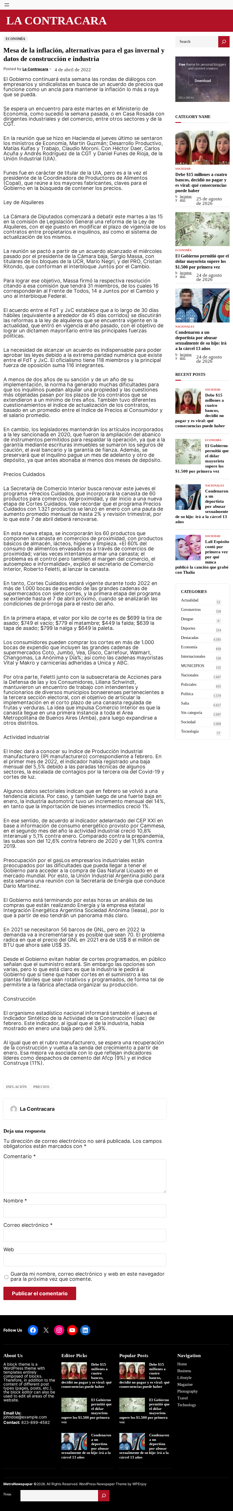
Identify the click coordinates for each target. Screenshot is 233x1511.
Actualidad (189, 600)
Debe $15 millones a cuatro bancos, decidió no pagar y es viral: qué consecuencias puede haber (201, 182)
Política (187, 694)
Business (184, 1371)
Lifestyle (184, 1378)
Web (8, 1249)
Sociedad (182, 168)
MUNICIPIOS (192, 666)
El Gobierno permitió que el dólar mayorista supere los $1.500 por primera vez (202, 261)
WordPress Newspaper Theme (103, 1484)
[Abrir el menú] (6, 4)
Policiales (188, 684)
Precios (41, 1087)
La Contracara (56, 20)
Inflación (16, 1087)
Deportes (188, 628)
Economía (15, 39)
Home (182, 1364)
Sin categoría (191, 713)
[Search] (224, 41)
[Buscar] (103, 1495)
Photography (187, 1391)
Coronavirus (191, 609)
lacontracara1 (186, 198)
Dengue (187, 619)
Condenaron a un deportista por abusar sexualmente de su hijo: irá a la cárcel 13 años (200, 340)
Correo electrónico (28, 1225)
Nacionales (184, 326)
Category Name (193, 117)
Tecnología (190, 731)
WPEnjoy (139, 1484)
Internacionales (193, 656)
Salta (185, 703)
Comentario (19, 1156)
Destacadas (189, 638)
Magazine (185, 1384)
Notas (7, 1494)
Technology (186, 1405)
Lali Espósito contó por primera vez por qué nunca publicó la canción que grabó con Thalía (202, 557)
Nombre (15, 1200)
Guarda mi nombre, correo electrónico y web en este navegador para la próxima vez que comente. (88, 1276)
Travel (182, 1398)
